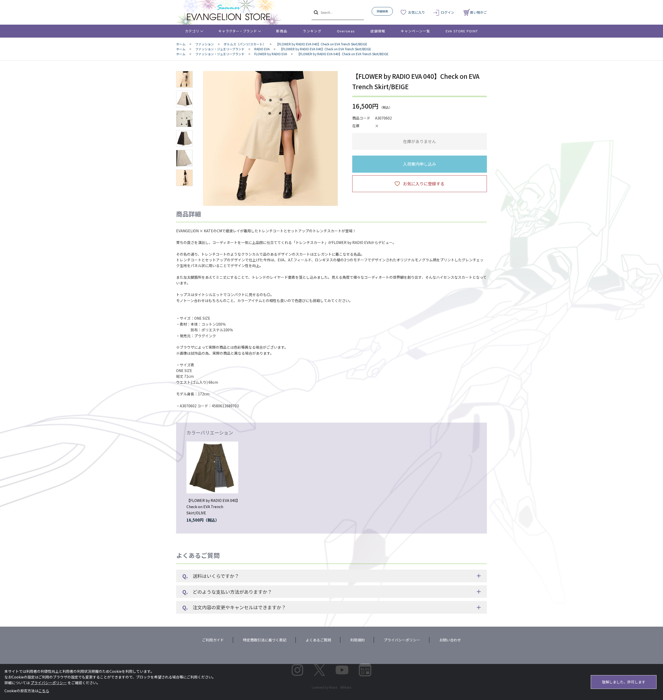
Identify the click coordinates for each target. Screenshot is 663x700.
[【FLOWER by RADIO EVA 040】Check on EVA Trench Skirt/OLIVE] (212, 467)
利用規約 (357, 639)
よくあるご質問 (318, 639)
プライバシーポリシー (402, 639)
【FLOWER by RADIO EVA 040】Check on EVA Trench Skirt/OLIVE (212, 506)
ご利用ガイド (213, 639)
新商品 (281, 31)
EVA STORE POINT (462, 31)
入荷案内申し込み (419, 164)
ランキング (312, 31)
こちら (43, 690)
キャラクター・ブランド (237, 31)
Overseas (346, 31)
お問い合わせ (450, 639)
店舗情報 (377, 31)
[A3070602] (184, 79)
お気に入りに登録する (423, 183)
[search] (316, 12)
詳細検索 (382, 11)
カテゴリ (192, 31)
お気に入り (416, 12)
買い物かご (478, 12)
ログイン (447, 12)
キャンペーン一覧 (415, 31)
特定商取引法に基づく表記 (264, 639)
